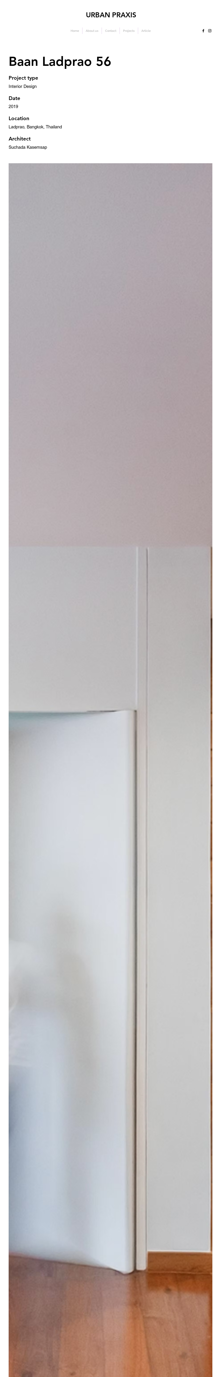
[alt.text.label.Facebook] (203, 31)
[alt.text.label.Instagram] (210, 31)
